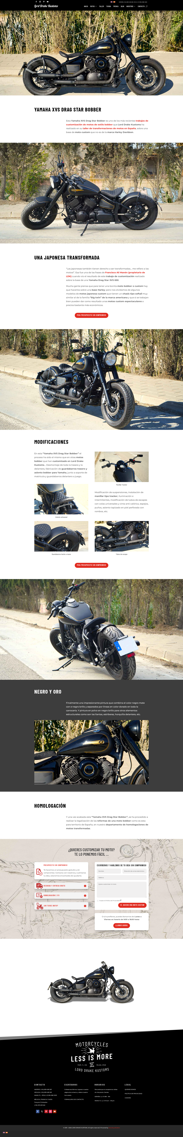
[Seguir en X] (42, 1111)
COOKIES (128, 1098)
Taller (101, 6)
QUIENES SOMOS (130, 1089)
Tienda (108, 6)
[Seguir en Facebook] (36, 1)
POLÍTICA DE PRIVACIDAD (133, 1093)
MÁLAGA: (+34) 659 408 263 (43, 1092)
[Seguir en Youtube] (47, 1)
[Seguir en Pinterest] (43, 1)
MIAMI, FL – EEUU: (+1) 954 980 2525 (45, 1095)
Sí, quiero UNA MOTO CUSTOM (132, 905)
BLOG (122, 6)
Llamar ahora (122, 925)
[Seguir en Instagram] (40, 1)
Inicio (86, 6)
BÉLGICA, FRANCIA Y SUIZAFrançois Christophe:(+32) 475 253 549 (43, 1102)
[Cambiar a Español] (114, 1)
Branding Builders (114, 1128)
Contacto (141, 6)
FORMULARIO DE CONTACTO (74, 1099)
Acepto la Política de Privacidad (109, 900)
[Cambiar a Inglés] (111, 1)
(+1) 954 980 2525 (142, 2)
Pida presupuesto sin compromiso (91, 315)
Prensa (116, 6)
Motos (92, 6)
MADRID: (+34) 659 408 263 (43, 1089)
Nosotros (129, 6)
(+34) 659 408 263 (128, 2)
